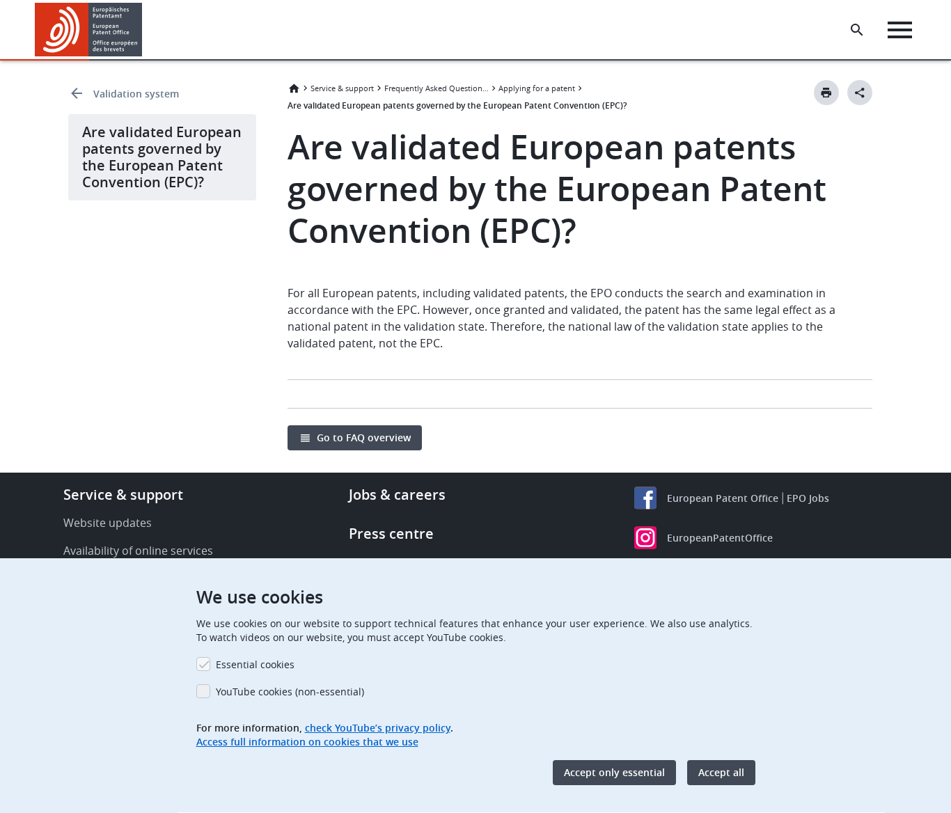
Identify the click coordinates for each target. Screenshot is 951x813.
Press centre (391, 533)
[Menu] (899, 30)
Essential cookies (255, 664)
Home (294, 88)
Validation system (136, 93)
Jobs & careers (397, 494)
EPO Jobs (808, 498)
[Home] (89, 29)
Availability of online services (138, 550)
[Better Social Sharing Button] (859, 92)
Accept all (721, 772)
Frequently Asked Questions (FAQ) (436, 88)
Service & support (342, 88)
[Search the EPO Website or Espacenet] (857, 29)
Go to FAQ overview (364, 437)
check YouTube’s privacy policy (377, 727)
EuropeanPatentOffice (720, 537)
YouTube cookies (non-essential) (290, 691)
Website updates (107, 522)
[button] (145, 30)
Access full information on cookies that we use (307, 741)
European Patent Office (722, 498)
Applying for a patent (536, 88)
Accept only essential (614, 772)
